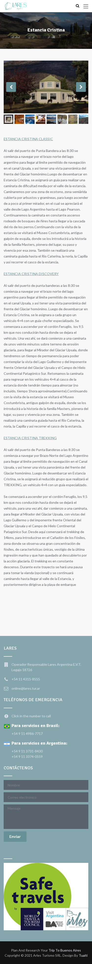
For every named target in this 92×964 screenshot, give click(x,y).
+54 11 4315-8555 (26, 679)
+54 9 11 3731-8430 (27, 751)
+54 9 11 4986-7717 (27, 733)
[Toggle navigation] (85, 6)
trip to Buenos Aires (65, 950)
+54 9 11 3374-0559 (27, 756)
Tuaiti (83, 955)
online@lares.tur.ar (26, 688)
